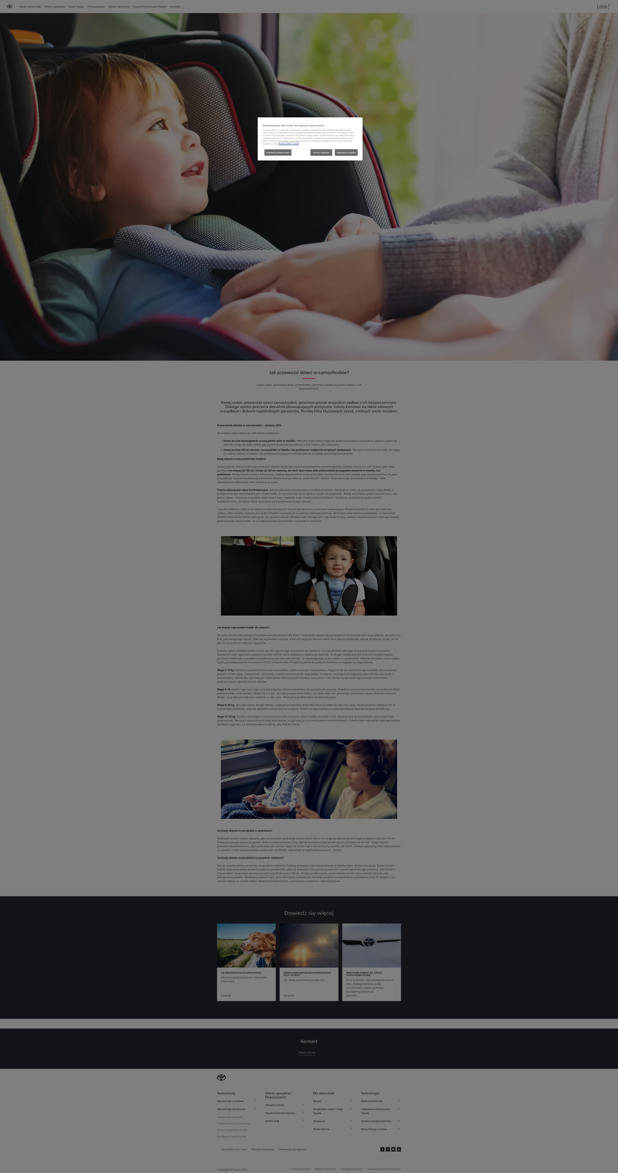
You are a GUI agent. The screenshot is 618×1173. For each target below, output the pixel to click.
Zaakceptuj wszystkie (346, 152)
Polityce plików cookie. (289, 143)
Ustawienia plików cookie (278, 152)
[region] (310, 139)
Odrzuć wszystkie (321, 152)
